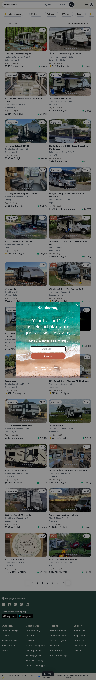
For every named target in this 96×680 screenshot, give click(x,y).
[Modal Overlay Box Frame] (48, 340)
